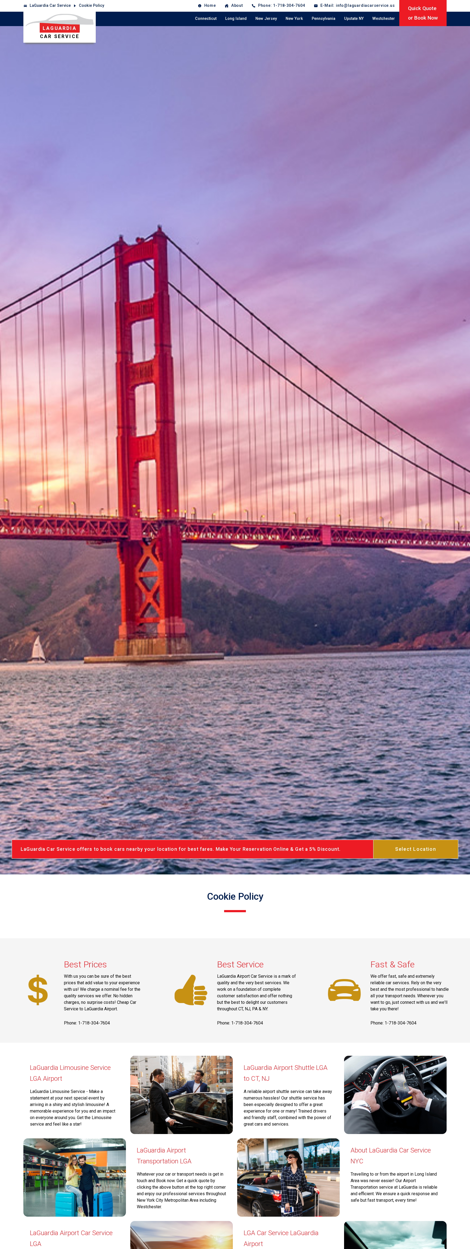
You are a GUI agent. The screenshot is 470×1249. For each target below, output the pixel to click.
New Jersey (266, 18)
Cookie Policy (91, 5)
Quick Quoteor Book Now (423, 13)
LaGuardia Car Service (50, 5)
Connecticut (206, 18)
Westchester (383, 18)
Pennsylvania (323, 18)
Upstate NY (354, 18)
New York (294, 18)
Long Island (236, 18)
